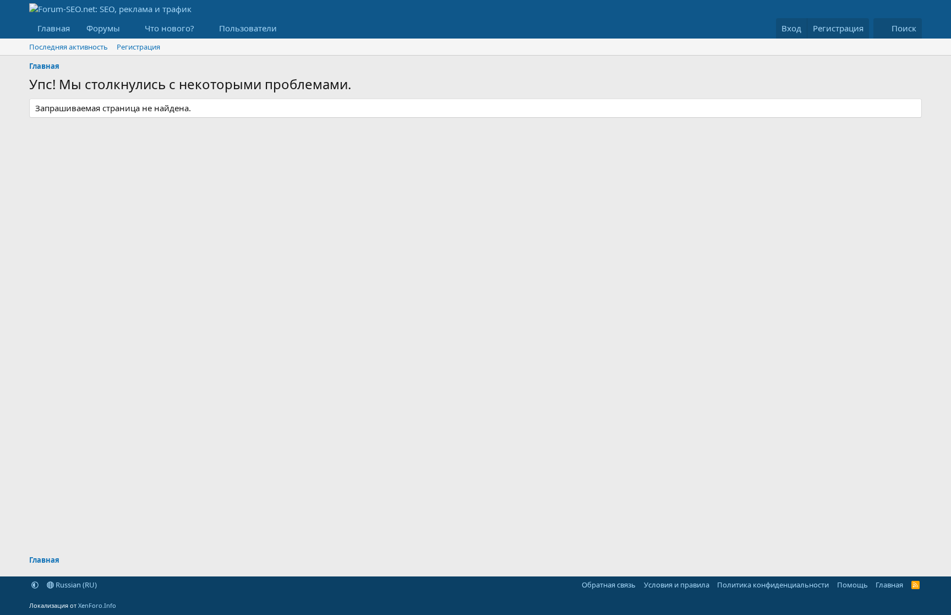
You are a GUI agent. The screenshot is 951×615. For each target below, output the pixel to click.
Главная (53, 28)
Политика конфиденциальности (773, 585)
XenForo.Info (97, 605)
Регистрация (138, 47)
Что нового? (169, 28)
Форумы (103, 28)
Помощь (852, 585)
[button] (128, 28)
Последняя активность (68, 47)
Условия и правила (676, 585)
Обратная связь (609, 585)
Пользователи (248, 28)
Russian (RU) (75, 585)
